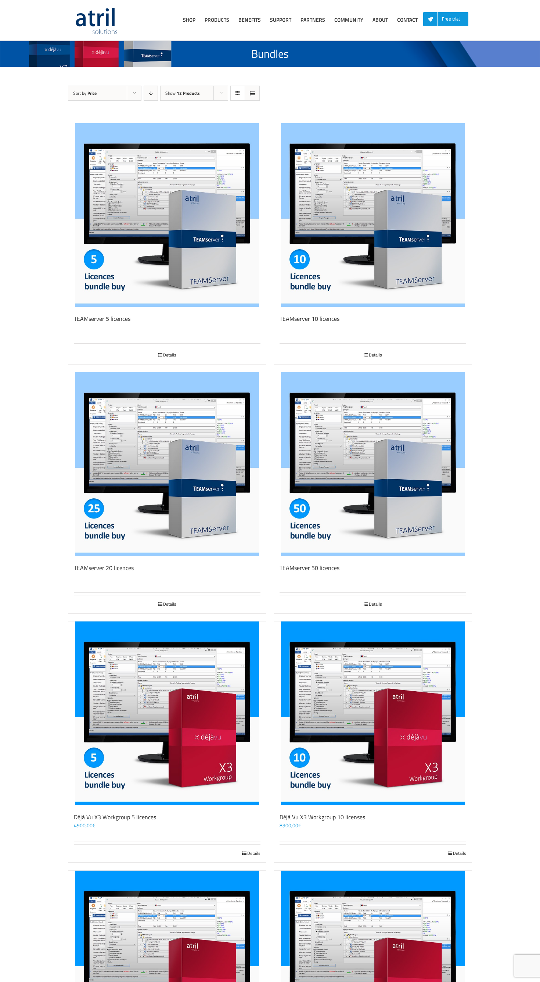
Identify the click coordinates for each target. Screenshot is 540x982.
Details (169, 355)
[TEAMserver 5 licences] (167, 215)
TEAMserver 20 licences (104, 567)
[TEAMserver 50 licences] (373, 464)
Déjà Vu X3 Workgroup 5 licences (115, 817)
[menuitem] (448, 19)
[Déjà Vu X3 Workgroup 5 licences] (167, 713)
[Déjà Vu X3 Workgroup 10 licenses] (373, 713)
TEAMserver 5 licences (102, 318)
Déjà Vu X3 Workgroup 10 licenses (322, 817)
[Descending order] (151, 93)
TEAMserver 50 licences (309, 567)
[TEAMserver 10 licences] (373, 215)
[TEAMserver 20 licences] (167, 464)
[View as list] (252, 93)
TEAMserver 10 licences (309, 318)
